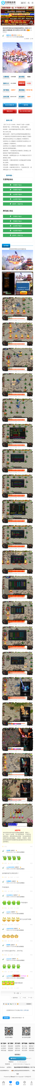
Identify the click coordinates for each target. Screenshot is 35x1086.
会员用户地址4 (17, 199)
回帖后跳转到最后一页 (18, 1017)
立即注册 (26, 1010)
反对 (17, 863)
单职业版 (3, 1050)
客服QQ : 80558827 (21, 1058)
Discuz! (13, 1076)
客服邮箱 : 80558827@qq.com (17, 1064)
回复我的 (31, 1050)
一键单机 (25, 105)
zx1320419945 (10, 867)
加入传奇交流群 (25, 111)
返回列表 (15, 997)
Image (8, 1004)
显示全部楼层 (20, 37)
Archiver (2, 1067)
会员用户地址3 (17, 194)
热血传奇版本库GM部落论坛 (21, 1067)
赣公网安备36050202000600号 (21, 1070)
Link (11, 1004)
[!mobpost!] (17, 1083)
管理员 (15, 35)
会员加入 (9, 1067)
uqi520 (8, 976)
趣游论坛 (8, 35)
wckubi (8, 912)
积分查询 (24, 1050)
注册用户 (12, 850)
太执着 (8, 850)
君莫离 (8, 945)
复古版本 (3, 1046)
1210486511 (9, 895)
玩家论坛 (17, 1048)
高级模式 (28, 1004)
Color (6, 1004)
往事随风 (8, 881)
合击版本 (3, 1048)
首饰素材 (10, 1048)
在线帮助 (17, 1046)
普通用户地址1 (17, 185)
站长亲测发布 (9, 105)
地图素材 (10, 1050)
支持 (11, 863)
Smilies (18, 1004)
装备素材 (10, 1046)
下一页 (30, 997)
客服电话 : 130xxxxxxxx (18, 1061)
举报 (31, 846)
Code (15, 1004)
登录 (21, 1010)
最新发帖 (31, 1048)
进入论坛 (24, 1046)
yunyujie (8, 958)
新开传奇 (17, 1050)
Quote (13, 1004)
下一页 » (17, 993)
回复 (5, 846)
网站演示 (10, 111)
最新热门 (31, 1046)
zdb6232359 (9, 928)
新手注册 (24, 1048)
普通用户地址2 (17, 189)
